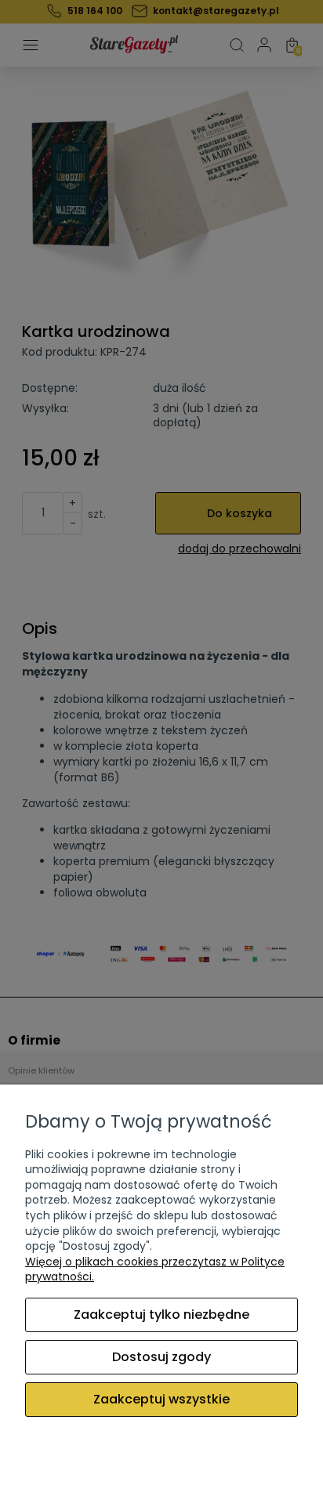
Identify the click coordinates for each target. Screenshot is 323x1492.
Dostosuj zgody (161, 1357)
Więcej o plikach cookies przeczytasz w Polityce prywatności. (155, 1269)
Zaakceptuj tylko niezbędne (161, 1315)
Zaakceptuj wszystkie (161, 1399)
